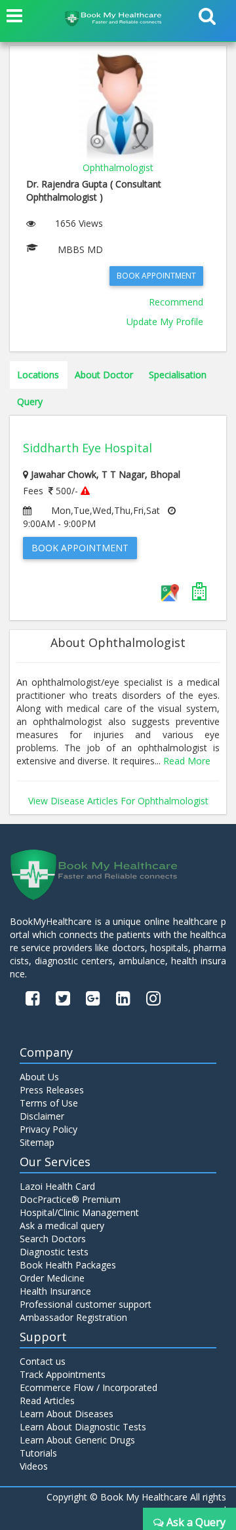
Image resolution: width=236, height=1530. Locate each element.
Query (30, 401)
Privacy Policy (48, 1129)
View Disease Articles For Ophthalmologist (118, 800)
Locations (38, 374)
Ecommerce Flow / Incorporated (88, 1387)
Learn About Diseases (66, 1413)
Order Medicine (52, 1278)
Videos (34, 1466)
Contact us (43, 1361)
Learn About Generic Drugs (77, 1440)
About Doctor (104, 374)
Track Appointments (63, 1374)
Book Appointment (156, 275)
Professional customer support (85, 1304)
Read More (186, 761)
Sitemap (37, 1142)
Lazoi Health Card (57, 1186)
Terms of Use (49, 1103)
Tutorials (38, 1453)
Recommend (176, 302)
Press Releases (52, 1090)
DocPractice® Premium (70, 1199)
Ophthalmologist (118, 167)
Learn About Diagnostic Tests (83, 1427)
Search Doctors (53, 1238)
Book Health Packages (68, 1265)
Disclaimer (42, 1116)
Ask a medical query (62, 1225)
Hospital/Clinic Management (79, 1212)
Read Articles (47, 1400)
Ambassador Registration (73, 1317)
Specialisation (177, 374)
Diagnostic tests (54, 1252)
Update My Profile (165, 321)
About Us (39, 1076)
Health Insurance (55, 1291)
